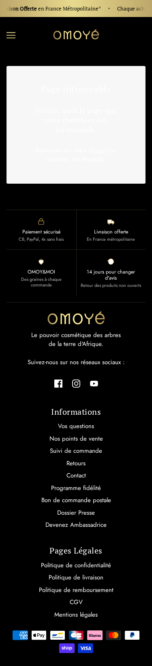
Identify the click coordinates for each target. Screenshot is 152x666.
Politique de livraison (76, 577)
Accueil (98, 150)
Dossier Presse (76, 512)
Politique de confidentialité (76, 565)
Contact (76, 475)
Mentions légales (76, 614)
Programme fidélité (76, 488)
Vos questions (76, 426)
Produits (93, 159)
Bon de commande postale (76, 500)
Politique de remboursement (76, 589)
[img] (58, 382)
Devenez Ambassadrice (76, 524)
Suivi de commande (76, 450)
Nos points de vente (76, 438)
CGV (76, 602)
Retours (76, 463)
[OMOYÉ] (76, 34)
